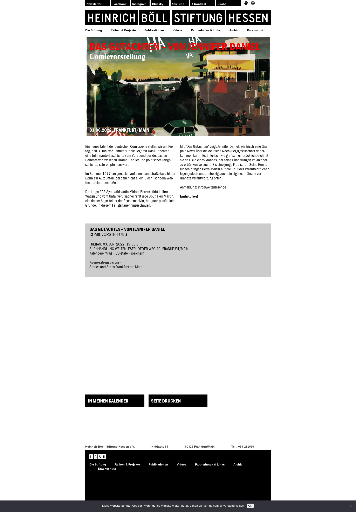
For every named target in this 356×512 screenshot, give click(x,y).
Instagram (139, 4)
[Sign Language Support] (246, 3)
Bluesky (157, 4)
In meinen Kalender (108, 401)
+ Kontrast (199, 4)
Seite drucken (166, 401)
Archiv (233, 30)
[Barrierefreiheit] (253, 3)
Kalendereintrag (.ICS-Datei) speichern (116, 253)
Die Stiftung (93, 30)
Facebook (119, 4)
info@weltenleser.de (212, 187)
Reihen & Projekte (123, 30)
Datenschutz (256, 30)
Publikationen (154, 30)
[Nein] (351, 506)
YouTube (178, 4)
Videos (177, 30)
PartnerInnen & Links (206, 30)
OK (250, 505)
